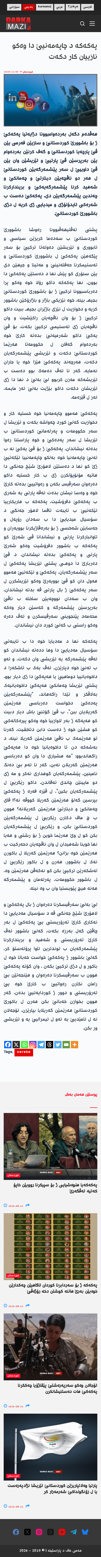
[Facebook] (8, 1044)
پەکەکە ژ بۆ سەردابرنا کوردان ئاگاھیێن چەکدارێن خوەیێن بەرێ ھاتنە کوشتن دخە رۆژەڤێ (53, 1288)
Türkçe (73, 7)
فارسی (87, 7)
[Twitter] (58, 1044)
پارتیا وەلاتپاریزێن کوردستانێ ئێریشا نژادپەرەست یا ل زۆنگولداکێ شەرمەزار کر (52, 1489)
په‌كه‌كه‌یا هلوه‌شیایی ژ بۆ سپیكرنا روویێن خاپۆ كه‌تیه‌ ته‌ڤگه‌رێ (55, 1188)
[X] (16, 1044)
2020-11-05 (11, 72)
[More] (74, 1044)
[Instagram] (33, 1044)
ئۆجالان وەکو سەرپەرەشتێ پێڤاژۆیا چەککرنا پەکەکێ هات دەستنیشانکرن (57, 1389)
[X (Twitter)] (27, 1532)
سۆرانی (14, 7)
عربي (59, 7)
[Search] (82, 23)
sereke (24, 1052)
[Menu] (92, 23)
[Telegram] (41, 1044)
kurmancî (44, 7)
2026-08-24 (15, 1206)
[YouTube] (62, 1532)
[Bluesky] (85, 1532)
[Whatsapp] (24, 1044)
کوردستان (28, 72)
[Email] (66, 1044)
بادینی (28, 7)
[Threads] (49, 1044)
